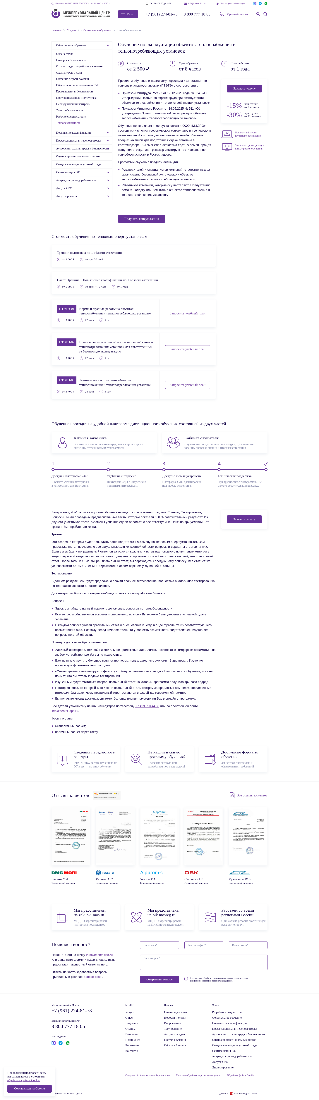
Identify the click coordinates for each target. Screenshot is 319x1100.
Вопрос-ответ (92, 976)
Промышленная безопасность (74, 91)
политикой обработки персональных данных (211, 981)
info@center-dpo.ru (196, 3)
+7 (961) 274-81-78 (161, 14)
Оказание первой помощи (72, 78)
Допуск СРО (64, 188)
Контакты (131, 1050)
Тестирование (173, 1028)
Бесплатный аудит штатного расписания (248, 134)
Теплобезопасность (68, 122)
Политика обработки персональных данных (199, 1075)
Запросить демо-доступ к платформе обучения (249, 147)
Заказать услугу (244, 88)
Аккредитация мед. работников (76, 180)
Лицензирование (67, 196)
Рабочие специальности (71, 116)
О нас (129, 1017)
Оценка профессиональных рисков (78, 156)
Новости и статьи (175, 1017)
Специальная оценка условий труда (78, 164)
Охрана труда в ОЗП (69, 72)
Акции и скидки (174, 1034)
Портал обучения (175, 1039)
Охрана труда (64, 53)
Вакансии (131, 1034)
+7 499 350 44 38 (147, 706)
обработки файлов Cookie (23, 1080)
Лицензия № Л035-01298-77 (82, 3)
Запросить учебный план (187, 313)
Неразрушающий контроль (73, 104)
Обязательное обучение (71, 45)
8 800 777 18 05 (197, 14)
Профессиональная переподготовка (78, 140)
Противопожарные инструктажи (76, 97)
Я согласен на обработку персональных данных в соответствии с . (219, 979)
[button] (128, 14)
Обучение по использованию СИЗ (77, 85)
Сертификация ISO (68, 172)
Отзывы (130, 1028)
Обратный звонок (237, 14)
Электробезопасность (69, 110)
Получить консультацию (141, 219)
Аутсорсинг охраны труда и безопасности (82, 148)
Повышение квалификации (73, 132)
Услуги (129, 1012)
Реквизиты (132, 1045)
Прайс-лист (132, 1039)
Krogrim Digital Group (245, 1093)
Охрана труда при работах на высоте (79, 66)
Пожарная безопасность (71, 60)
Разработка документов (227, 1012)
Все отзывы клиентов (252, 795)
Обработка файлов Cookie (240, 1075)
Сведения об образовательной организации (147, 1075)
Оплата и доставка (176, 1012)
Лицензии (131, 1023)
